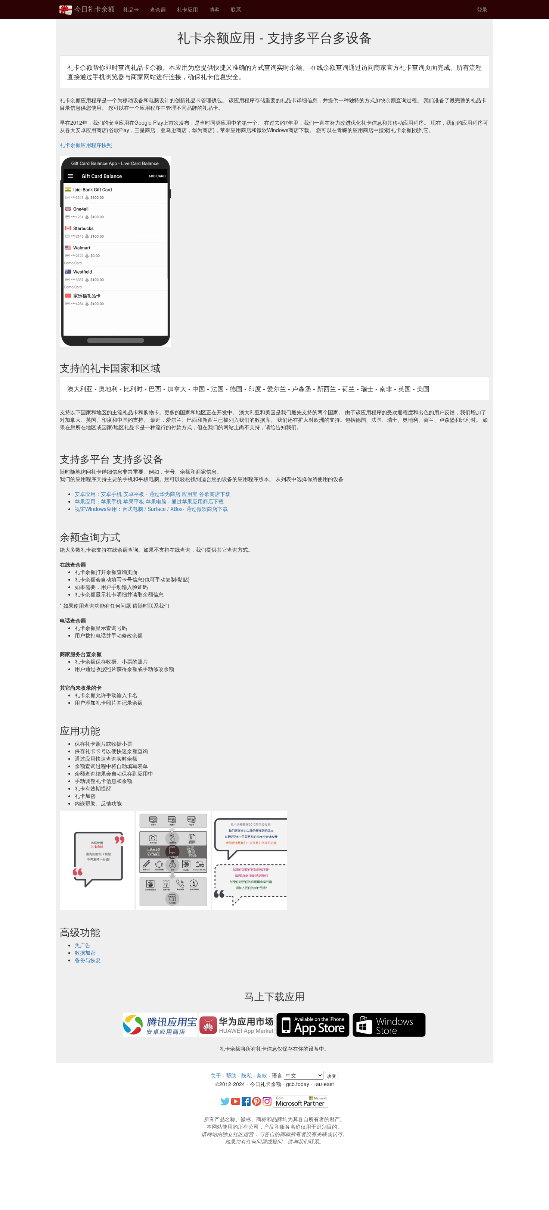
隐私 (246, 1075)
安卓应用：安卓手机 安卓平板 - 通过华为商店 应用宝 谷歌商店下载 (152, 494)
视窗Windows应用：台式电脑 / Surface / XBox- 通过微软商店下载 (151, 508)
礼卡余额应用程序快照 (86, 145)
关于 (216, 1075)
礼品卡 (131, 9)
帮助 (231, 1075)
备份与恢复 (88, 960)
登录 (482, 9)
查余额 (158, 9)
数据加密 (85, 952)
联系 (236, 9)
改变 (331, 1076)
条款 (262, 1075)
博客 (214, 9)
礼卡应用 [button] (187, 9)
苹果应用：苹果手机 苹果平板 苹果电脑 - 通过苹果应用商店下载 (149, 501)
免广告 (82, 945)
